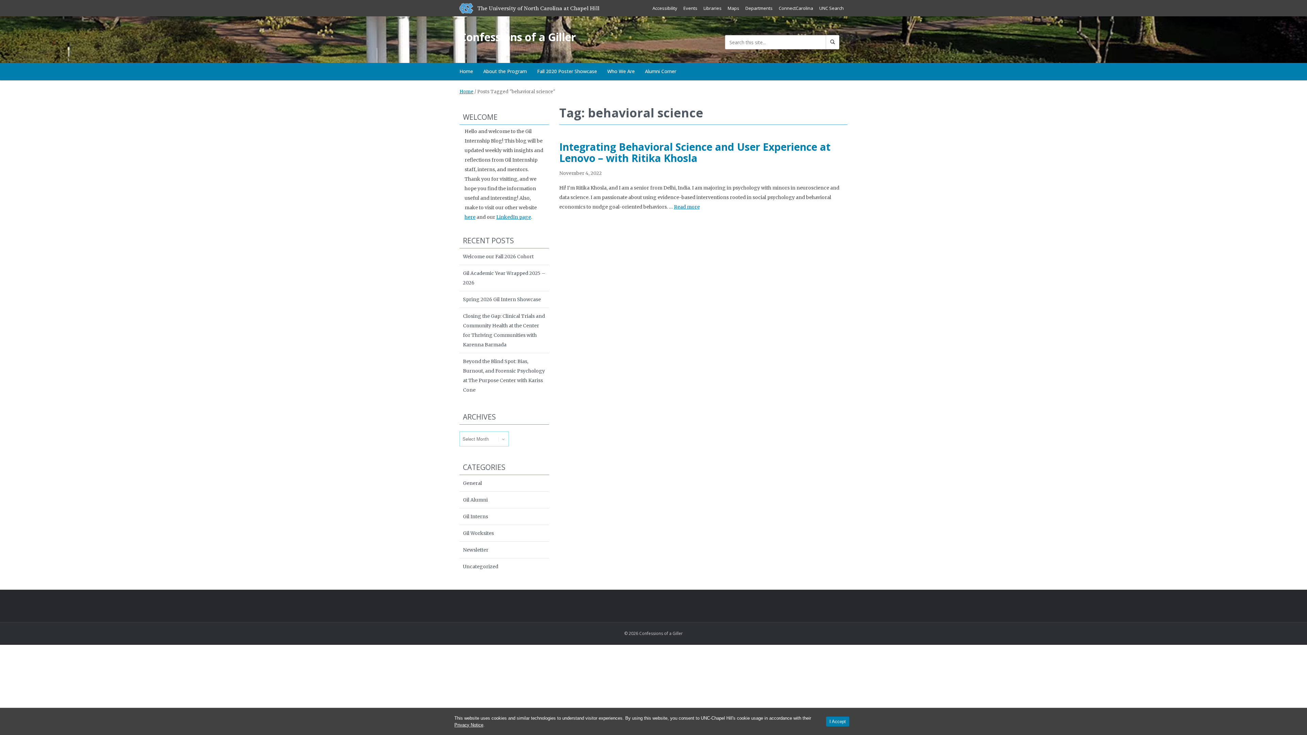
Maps (733, 8)
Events (690, 8)
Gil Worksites (478, 533)
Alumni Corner (660, 71)
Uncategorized (480, 567)
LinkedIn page (513, 217)
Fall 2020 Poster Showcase (567, 71)
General (472, 483)
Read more (687, 207)
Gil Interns (475, 516)
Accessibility (664, 8)
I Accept (837, 721)
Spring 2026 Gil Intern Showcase (502, 299)
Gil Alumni (475, 500)
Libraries (713, 8)
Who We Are (621, 71)
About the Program (505, 71)
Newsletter (475, 550)
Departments (759, 8)
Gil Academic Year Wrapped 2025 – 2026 (504, 278)
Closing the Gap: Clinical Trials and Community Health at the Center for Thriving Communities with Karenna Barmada (504, 330)
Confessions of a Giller (517, 37)
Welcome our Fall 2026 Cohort (498, 257)
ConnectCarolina (796, 8)
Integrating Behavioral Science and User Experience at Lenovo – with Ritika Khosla (694, 152)
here (470, 217)
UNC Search (831, 8)
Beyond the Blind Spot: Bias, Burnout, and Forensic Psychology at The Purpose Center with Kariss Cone (504, 375)
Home (466, 71)
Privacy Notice (468, 725)
